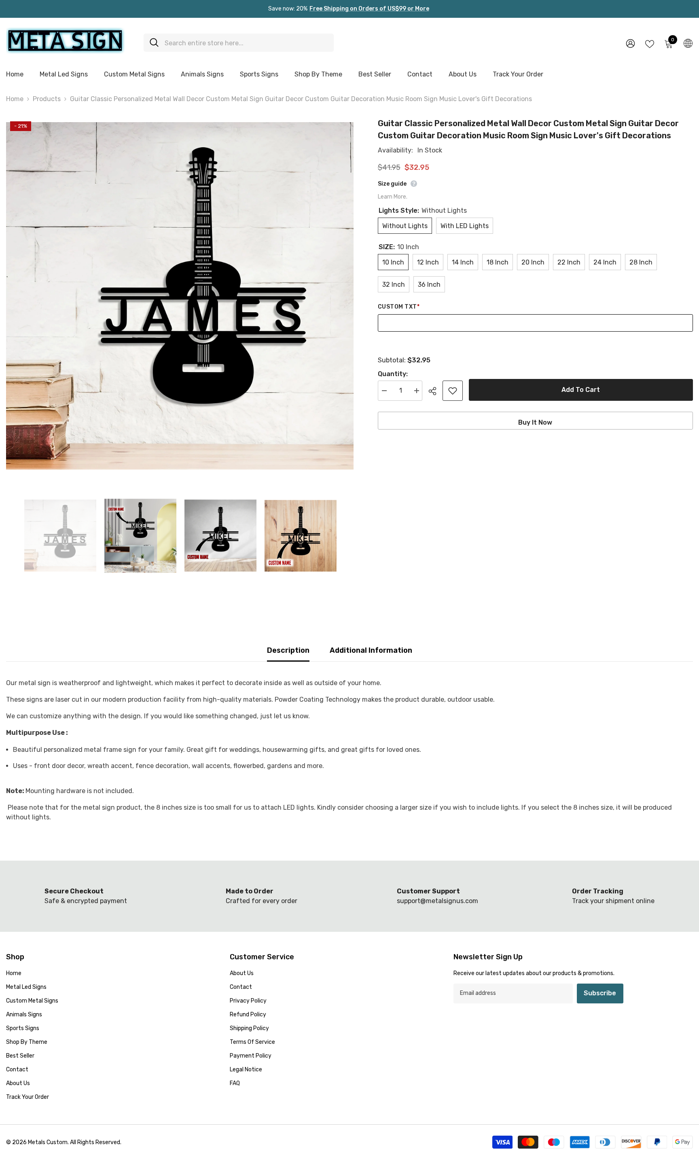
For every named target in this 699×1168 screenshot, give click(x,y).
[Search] (239, 43)
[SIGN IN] (630, 43)
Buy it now (535, 422)
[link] (262, 896)
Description (288, 650)
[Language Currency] (688, 43)
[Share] (435, 391)
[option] (180, 296)
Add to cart (580, 390)
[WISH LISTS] (649, 43)
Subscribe (600, 993)
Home (14, 99)
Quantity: (393, 374)
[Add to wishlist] (453, 391)
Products (47, 99)
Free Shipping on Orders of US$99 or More (369, 8)
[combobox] (246, 43)
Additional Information (371, 650)
